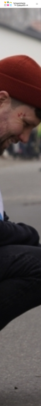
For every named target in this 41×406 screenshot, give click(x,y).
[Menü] (37, 4)
